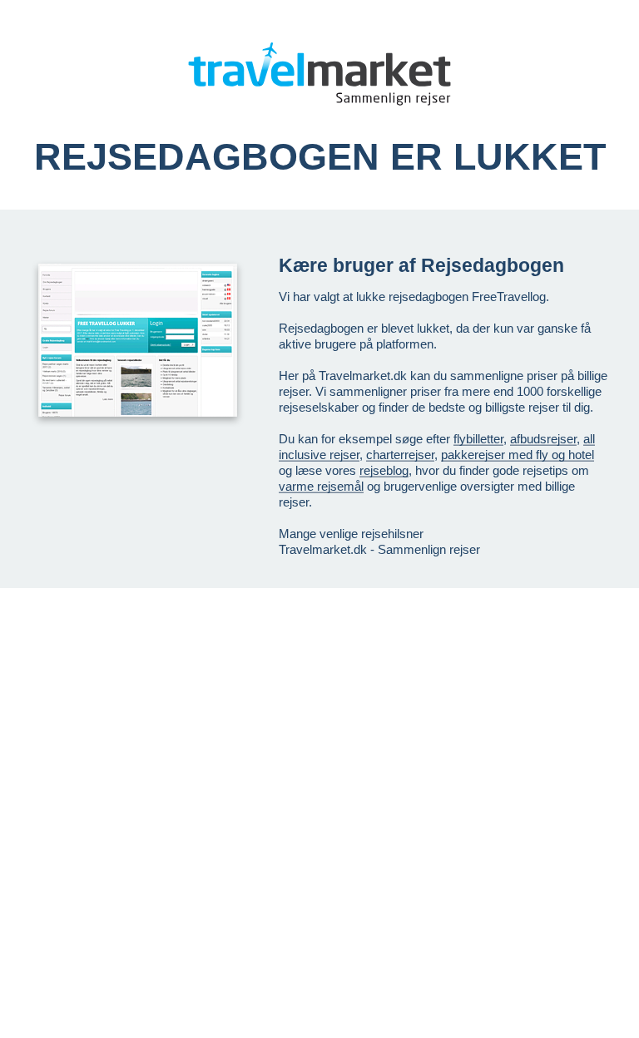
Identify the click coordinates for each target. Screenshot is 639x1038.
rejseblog (384, 470)
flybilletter (478, 439)
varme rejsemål (321, 486)
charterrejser (400, 454)
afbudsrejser (543, 439)
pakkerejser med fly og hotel (517, 454)
